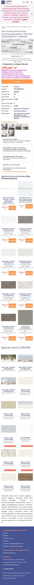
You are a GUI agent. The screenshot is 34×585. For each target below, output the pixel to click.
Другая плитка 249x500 (15, 347)
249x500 (16, 91)
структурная (24, 108)
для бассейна (20, 115)
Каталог (5, 533)
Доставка (6, 535)
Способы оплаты (8, 538)
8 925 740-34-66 (20, 559)
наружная (24, 116)
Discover (16, 86)
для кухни (26, 113)
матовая (17, 108)
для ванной (18, 113)
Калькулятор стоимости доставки (14, 171)
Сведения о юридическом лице (13, 546)
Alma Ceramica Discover (15, 177)
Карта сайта (8, 569)
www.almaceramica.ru (9, 553)
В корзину (17, 81)
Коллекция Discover (9, 122)
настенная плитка (20, 111)
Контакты (6, 541)
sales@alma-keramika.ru (11, 565)
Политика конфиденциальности (13, 543)
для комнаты (18, 115)
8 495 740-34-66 (9, 559)
